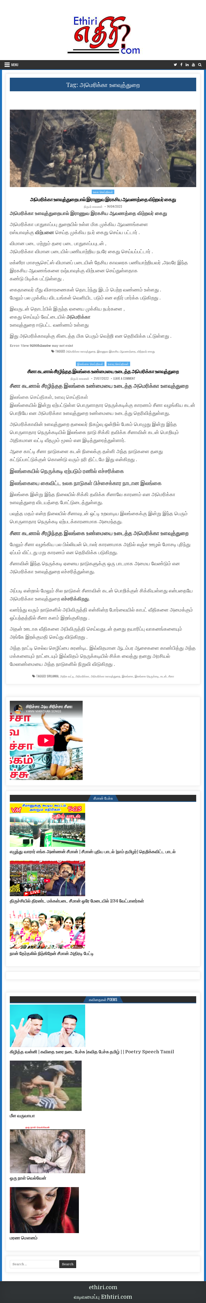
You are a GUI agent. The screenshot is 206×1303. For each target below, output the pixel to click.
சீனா (171, 676)
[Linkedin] (187, 64)
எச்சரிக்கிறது (75, 599)
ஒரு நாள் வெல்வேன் (28, 1178)
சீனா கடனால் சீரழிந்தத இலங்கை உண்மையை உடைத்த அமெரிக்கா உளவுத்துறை (103, 371)
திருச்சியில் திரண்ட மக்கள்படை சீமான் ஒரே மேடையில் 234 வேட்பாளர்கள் (77, 900)
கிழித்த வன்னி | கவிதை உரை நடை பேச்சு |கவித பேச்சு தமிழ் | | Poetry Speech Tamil (92, 1051)
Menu (14, 64)
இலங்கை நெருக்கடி (147, 676)
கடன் (163, 676)
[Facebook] (181, 64)
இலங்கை (127, 676)
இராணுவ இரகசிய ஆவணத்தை (116, 351)
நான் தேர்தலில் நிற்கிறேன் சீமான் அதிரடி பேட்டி (52, 953)
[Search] (199, 64)
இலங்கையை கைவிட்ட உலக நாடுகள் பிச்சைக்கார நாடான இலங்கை (86, 483)
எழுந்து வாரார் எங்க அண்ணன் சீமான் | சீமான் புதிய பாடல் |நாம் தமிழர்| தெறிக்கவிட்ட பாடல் (93, 851)
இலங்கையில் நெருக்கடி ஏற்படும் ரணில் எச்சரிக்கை (67, 471)
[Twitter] (175, 64)
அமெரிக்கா (78, 317)
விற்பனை (44, 232)
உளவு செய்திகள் (118, 364)
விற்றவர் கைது (146, 351)
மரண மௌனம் (23, 1237)
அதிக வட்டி (67, 676)
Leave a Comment (124, 378)
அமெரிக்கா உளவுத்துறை (80, 351)
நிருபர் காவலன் (93, 206)
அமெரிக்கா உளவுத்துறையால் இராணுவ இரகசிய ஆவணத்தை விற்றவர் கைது (103, 199)
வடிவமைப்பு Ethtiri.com (103, 1297)
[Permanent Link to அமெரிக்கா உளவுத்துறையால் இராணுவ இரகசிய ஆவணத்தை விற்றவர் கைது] (103, 140)
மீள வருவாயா (22, 1115)
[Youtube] (193, 64)
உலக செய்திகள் (103, 192)
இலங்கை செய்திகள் (90, 364)
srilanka (53, 676)
